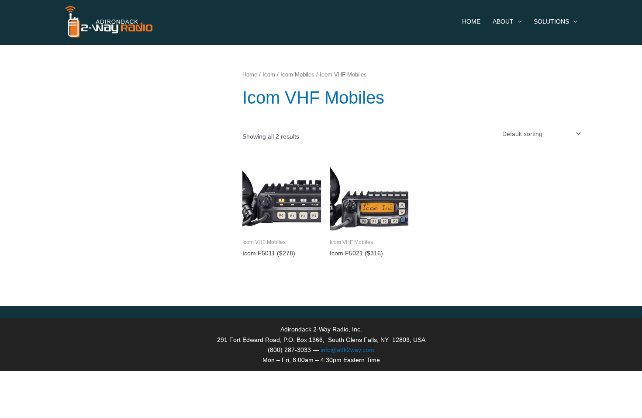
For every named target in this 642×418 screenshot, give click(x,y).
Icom (268, 74)
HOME (471, 21)
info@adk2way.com (347, 349)
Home (249, 74)
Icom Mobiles (297, 74)
